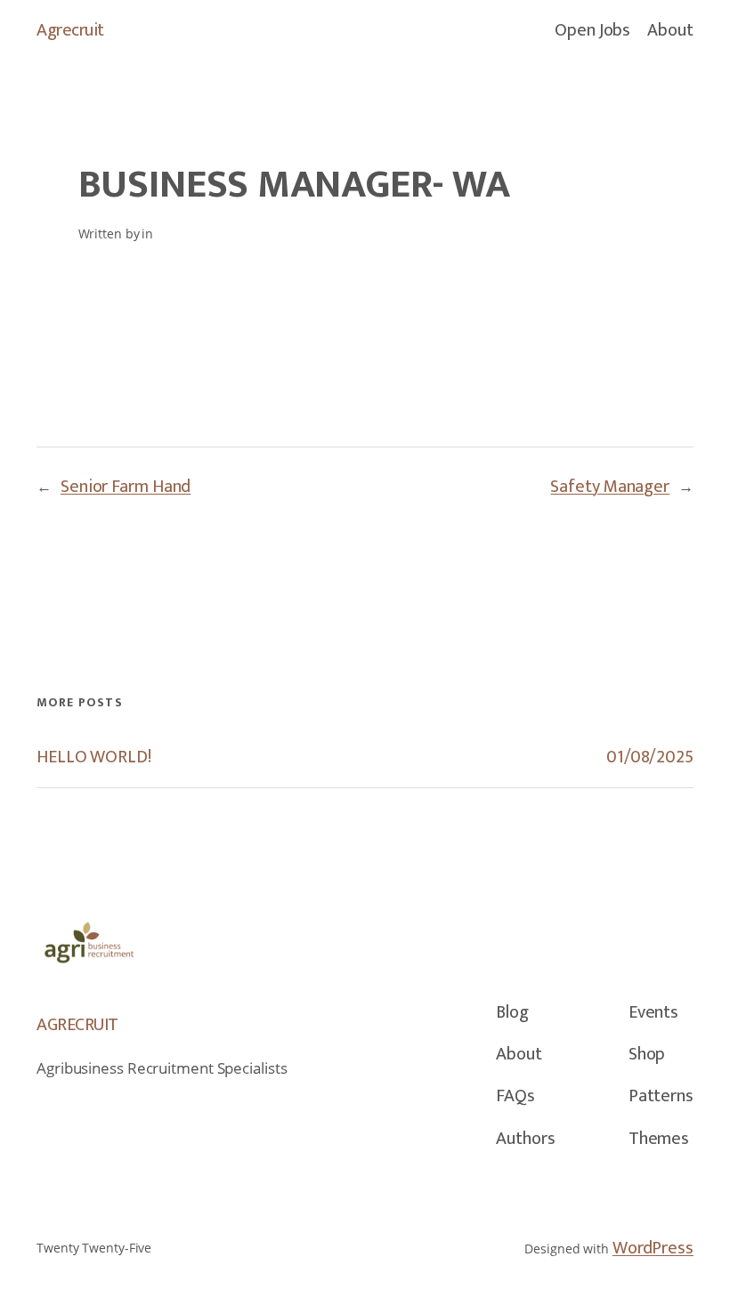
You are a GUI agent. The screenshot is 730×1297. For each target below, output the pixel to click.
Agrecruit (70, 30)
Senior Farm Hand (126, 486)
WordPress (653, 1248)
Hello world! (93, 757)
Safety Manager (609, 486)
